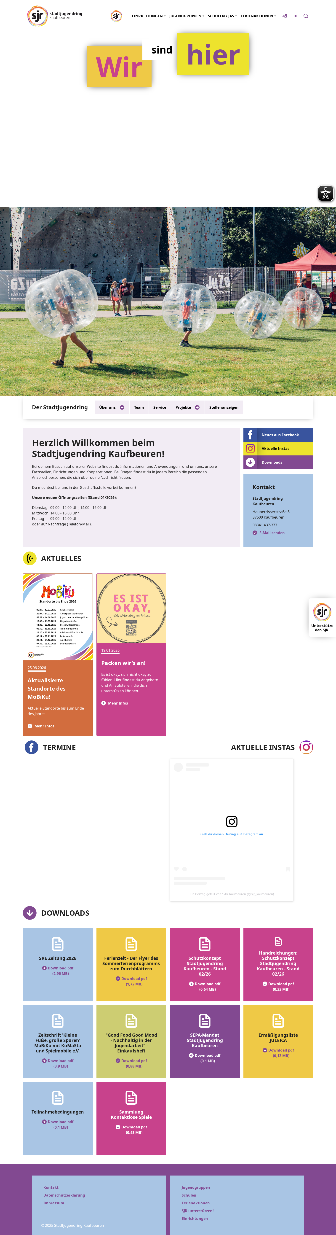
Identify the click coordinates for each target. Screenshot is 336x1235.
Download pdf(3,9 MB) (60, 1063)
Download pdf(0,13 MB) (281, 1053)
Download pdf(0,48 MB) (134, 1130)
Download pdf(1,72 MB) (134, 981)
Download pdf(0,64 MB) (207, 986)
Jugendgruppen (196, 1187)
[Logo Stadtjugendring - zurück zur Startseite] (55, 16)
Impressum (53, 1202)
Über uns (107, 407)
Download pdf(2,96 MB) (60, 971)
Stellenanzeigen (224, 407)
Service (159, 407)
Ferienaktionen (196, 1202)
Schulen (189, 1195)
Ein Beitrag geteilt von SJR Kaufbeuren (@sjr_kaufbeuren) (232, 894)
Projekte (183, 407)
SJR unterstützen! (198, 1210)
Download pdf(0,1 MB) (207, 1058)
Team (139, 407)
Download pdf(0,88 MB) (134, 1063)
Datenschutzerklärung (64, 1195)
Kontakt (51, 1187)
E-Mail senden (272, 532)
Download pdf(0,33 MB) (281, 986)
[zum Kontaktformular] (285, 16)
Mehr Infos (44, 726)
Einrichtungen (195, 1218)
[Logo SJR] (116, 16)
